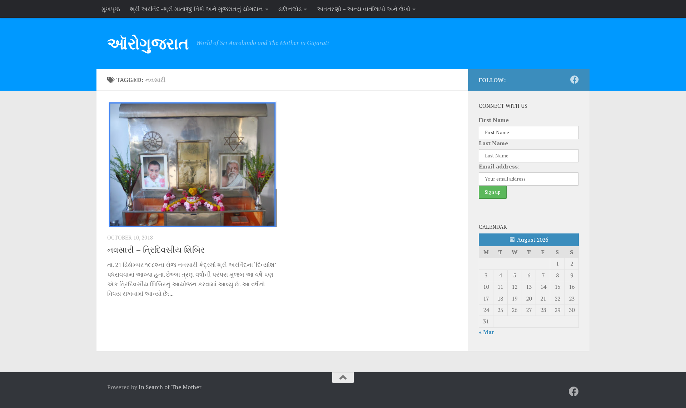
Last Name (493, 143)
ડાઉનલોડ (290, 9)
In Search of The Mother (170, 387)
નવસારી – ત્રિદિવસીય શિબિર (156, 249)
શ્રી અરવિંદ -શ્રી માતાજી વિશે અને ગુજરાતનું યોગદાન (196, 9)
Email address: (499, 166)
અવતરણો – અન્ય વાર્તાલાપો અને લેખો (363, 9)
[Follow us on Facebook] (574, 79)
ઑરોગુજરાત (148, 43)
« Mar (486, 332)
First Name (494, 120)
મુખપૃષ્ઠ (110, 9)
